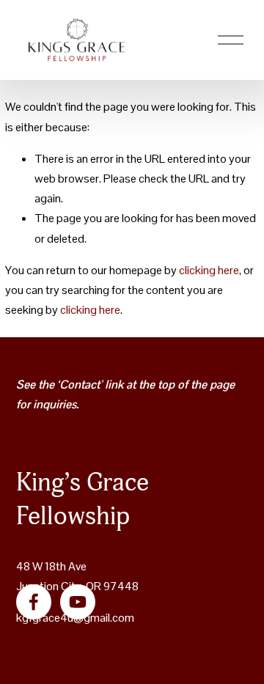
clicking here (209, 270)
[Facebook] (33, 601)
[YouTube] (77, 601)
